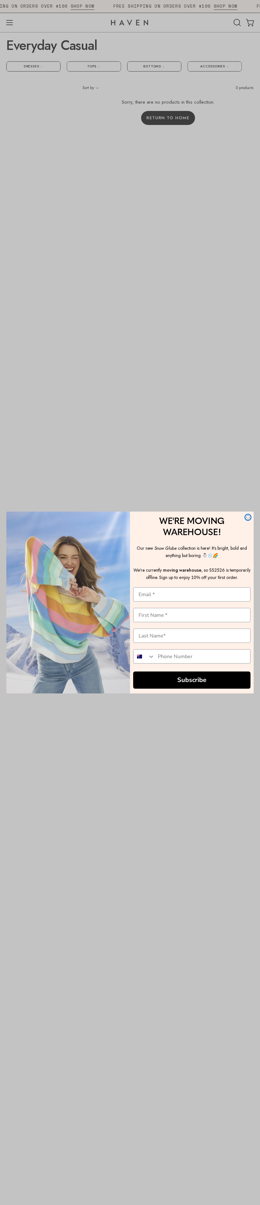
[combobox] (144, 656)
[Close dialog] (248, 517)
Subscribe (191, 680)
